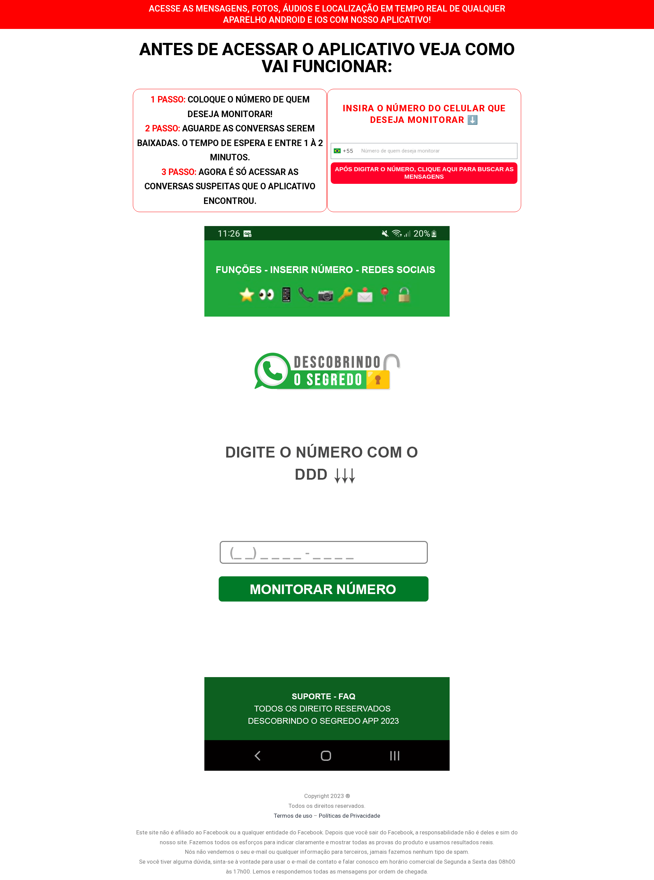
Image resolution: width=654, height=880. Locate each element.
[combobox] (345, 151)
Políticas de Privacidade (349, 815)
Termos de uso (293, 815)
